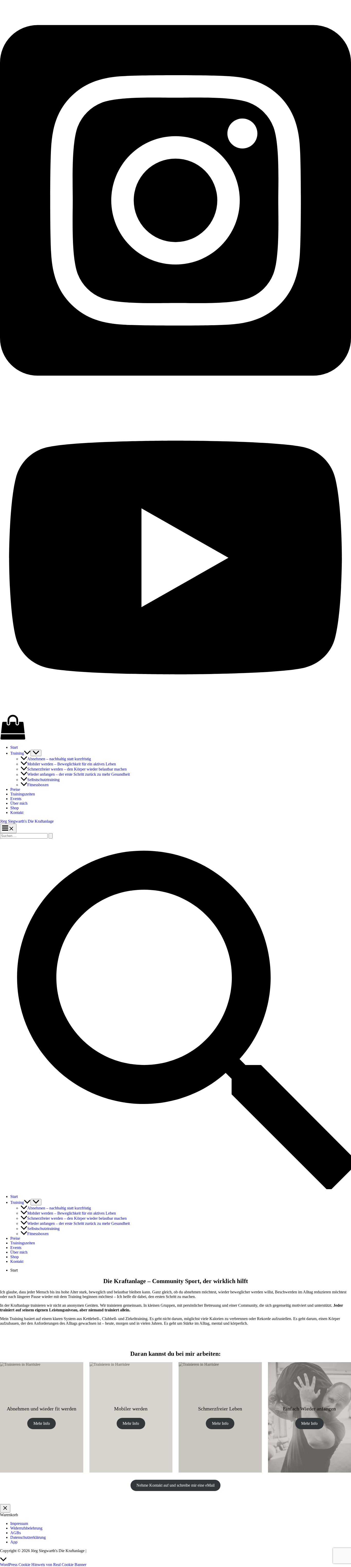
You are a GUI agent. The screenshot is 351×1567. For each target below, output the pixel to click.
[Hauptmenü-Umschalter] (8, 828)
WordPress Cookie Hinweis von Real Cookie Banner (43, 1564)
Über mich (18, 803)
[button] (27, 753)
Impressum (19, 1523)
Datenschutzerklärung (28, 1537)
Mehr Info (41, 1423)
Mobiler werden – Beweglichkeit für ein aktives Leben (71, 764)
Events (15, 798)
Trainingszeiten (22, 794)
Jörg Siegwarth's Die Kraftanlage (27, 821)
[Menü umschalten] (36, 753)
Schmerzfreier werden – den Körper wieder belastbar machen (77, 769)
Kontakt (16, 812)
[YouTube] (175, 712)
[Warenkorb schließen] (5, 1508)
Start (14, 747)
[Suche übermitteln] (51, 836)
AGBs (15, 1533)
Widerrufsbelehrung (26, 1528)
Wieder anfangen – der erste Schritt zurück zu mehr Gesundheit (78, 774)
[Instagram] (175, 399)
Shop (14, 808)
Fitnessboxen (38, 785)
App (13, 1542)
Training (17, 753)
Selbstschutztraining (43, 779)
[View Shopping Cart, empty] (175, 727)
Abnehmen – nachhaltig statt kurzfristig (59, 759)
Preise (15, 789)
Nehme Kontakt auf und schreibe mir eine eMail (175, 1485)
